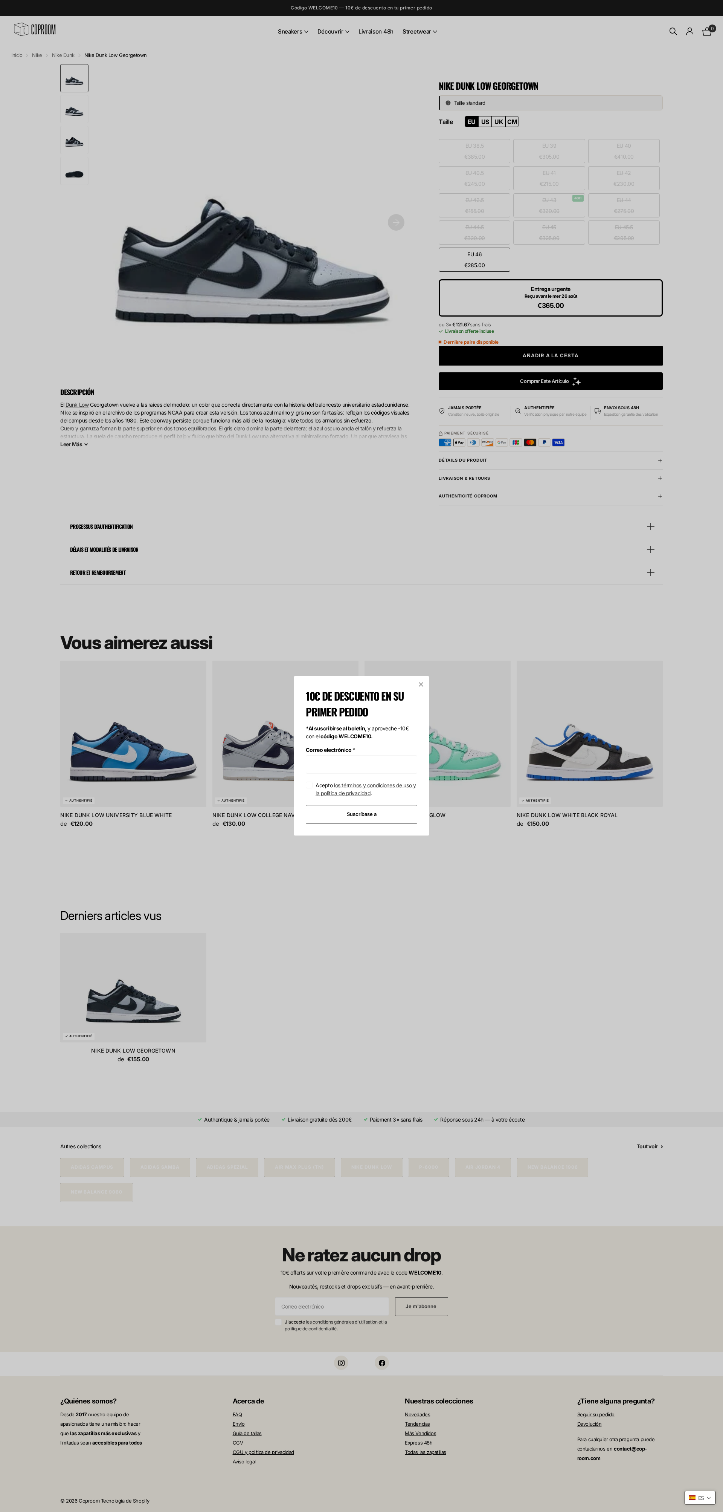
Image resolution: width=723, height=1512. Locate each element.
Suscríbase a (362, 814)
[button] (700, 1497)
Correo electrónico (330, 750)
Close (421, 684)
